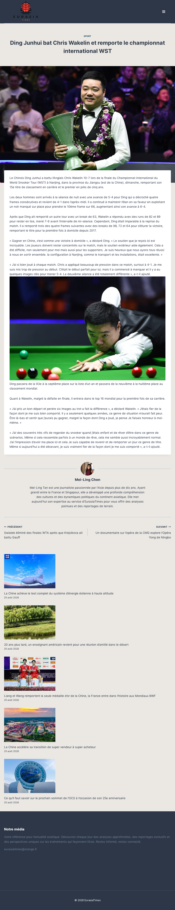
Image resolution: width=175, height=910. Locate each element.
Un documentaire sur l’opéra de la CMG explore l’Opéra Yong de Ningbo (133, 532)
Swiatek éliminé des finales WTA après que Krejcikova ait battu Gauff (43, 532)
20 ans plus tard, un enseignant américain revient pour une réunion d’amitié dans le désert (66, 644)
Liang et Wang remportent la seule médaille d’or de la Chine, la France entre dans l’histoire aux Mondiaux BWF (80, 696)
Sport (87, 36)
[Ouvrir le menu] (163, 11)
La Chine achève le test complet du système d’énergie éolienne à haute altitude (58, 593)
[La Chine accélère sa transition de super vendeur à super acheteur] (87, 725)
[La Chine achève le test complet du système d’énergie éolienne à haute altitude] (87, 571)
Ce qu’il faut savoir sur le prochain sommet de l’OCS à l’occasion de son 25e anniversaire (64, 798)
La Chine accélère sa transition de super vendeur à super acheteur (50, 747)
